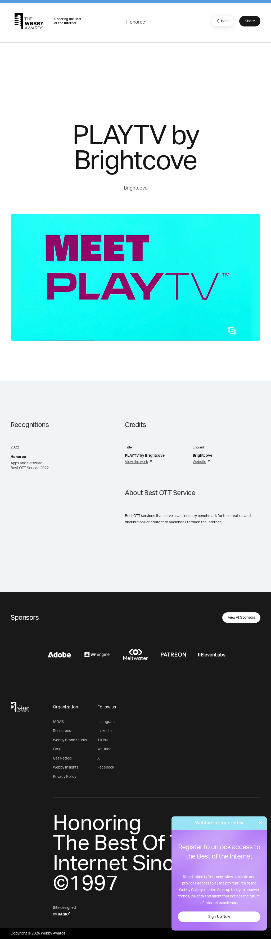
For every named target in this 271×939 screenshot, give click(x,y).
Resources (62, 731)
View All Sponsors (241, 617)
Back (225, 21)
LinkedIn (104, 731)
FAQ (56, 749)
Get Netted (62, 758)
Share (250, 21)
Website (199, 462)
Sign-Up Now (219, 917)
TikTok (102, 740)
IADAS (58, 722)
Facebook (105, 767)
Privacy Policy (64, 777)
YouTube (104, 749)
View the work (136, 462)
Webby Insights (65, 767)
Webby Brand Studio (70, 740)
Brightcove (135, 188)
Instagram (106, 722)
